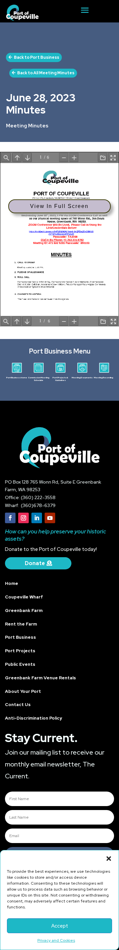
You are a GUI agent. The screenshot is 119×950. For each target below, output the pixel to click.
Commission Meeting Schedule (38, 379)
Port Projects (20, 651)
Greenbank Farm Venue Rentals (40, 678)
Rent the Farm (21, 624)
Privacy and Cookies (56, 940)
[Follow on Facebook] (10, 518)
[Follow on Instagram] (23, 518)
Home (11, 583)
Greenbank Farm (24, 610)
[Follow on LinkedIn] (36, 518)
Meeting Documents (82, 377)
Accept (59, 926)
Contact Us (18, 704)
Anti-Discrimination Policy (33, 718)
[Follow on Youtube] (50, 518)
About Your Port (23, 691)
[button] (108, 858)
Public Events (20, 664)
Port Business (20, 637)
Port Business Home (16, 377)
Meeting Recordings (104, 377)
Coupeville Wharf (24, 597)
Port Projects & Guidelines (60, 379)
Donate (35, 563)
